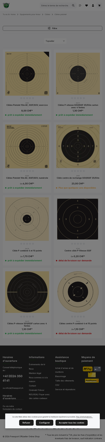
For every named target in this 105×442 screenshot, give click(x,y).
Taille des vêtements (64, 381)
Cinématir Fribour (36, 390)
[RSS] (78, 428)
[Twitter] (31, 428)
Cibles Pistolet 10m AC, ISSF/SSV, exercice (27, 105)
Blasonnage (60, 376)
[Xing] (58, 428)
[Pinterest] (43, 428)
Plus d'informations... (84, 417)
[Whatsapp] (62, 428)
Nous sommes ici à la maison (38, 379)
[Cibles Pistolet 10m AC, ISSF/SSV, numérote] (27, 146)
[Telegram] (66, 428)
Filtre (54, 28)
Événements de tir (37, 364)
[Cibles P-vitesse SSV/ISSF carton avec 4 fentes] (27, 292)
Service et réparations (65, 389)
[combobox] (55, 5)
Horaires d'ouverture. (9, 397)
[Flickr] (50, 428)
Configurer (44, 423)
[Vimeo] (39, 428)
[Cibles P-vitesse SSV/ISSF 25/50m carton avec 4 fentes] (78, 74)
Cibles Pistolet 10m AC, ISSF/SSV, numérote (27, 178)
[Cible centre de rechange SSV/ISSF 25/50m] (78, 146)
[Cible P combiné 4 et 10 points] (27, 219)
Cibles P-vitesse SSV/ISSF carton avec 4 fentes (27, 324)
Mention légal (35, 373)
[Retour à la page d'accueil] (6, 5)
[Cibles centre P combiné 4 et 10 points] (78, 292)
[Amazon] (70, 428)
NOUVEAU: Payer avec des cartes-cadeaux (39, 396)
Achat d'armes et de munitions (64, 370)
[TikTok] (74, 428)
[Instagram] (47, 428)
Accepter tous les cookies (71, 423)
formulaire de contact (12, 409)
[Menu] (80, 5)
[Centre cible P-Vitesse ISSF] (78, 219)
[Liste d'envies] (86, 5)
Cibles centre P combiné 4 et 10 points (78, 323)
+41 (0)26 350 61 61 (12, 378)
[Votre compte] (93, 5)
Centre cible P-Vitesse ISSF (78, 250)
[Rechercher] (73, 5)
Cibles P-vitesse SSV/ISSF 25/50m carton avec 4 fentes (78, 106)
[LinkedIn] (54, 428)
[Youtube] (35, 428)
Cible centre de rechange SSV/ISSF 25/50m (78, 178)
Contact (32, 386)
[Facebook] (27, 428)
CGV (57, 385)
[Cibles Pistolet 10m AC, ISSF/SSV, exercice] (27, 74)
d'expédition (91, 435)
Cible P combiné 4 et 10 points (27, 250)
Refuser (26, 423)
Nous (31, 369)
